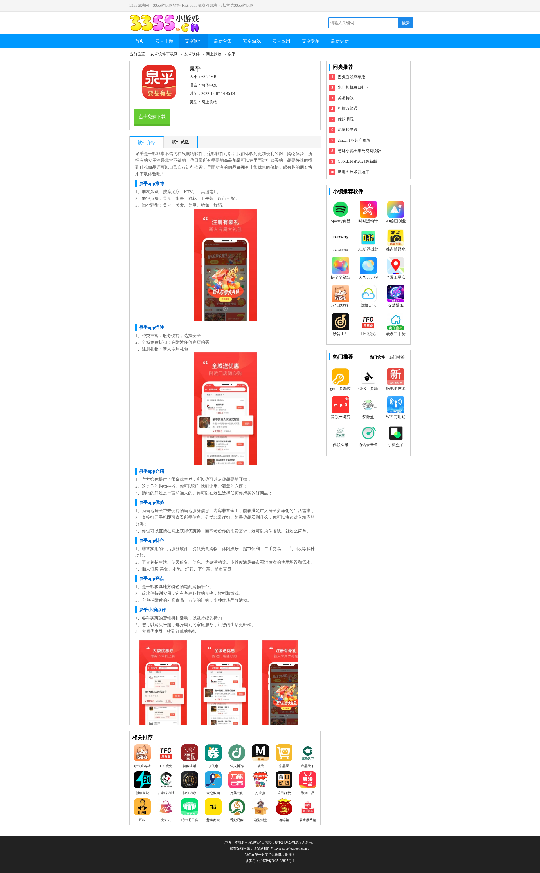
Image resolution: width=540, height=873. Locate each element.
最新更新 (340, 41)
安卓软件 (193, 41)
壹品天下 (307, 766)
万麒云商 (237, 793)
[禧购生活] (189, 754)
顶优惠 (213, 766)
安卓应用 (281, 41)
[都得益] (284, 808)
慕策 (260, 766)
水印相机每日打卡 (353, 87)
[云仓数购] (213, 781)
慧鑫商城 (213, 820)
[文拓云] (166, 808)
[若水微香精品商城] (307, 808)
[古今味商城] (166, 781)
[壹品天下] (307, 754)
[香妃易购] (236, 808)
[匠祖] (142, 808)
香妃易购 (237, 820)
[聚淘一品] (307, 781)
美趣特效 (346, 98)
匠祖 (142, 820)
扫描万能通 (347, 108)
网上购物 (214, 54)
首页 (139, 41)
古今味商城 (166, 793)
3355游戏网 (165, 18)
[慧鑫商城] (213, 808)
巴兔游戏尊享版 (351, 77)
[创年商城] (142, 781)
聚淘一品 (307, 793)
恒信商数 (189, 793)
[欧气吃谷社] (142, 754)
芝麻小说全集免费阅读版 (359, 151)
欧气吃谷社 (142, 766)
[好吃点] (260, 781)
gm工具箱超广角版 (354, 140)
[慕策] (260, 754)
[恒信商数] (189, 781)
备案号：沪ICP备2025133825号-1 (270, 861)
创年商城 (142, 793)
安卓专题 (311, 41)
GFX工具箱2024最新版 (357, 161)
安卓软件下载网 (164, 54)
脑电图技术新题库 (353, 172)
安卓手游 (164, 41)
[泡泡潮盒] (260, 808)
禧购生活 (189, 766)
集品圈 (284, 766)
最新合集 (223, 41)
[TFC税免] (166, 754)
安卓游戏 (252, 41)
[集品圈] (284, 754)
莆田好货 (284, 793)
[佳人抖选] (236, 754)
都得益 (284, 820)
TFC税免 (165, 766)
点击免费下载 (152, 116)
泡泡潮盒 (260, 820)
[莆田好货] (284, 781)
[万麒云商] (236, 781)
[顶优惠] (213, 754)
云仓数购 (213, 793)
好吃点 (260, 793)
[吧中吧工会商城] (189, 808)
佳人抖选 (237, 766)
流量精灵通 (347, 130)
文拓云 (166, 820)
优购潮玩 (346, 119)
